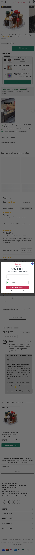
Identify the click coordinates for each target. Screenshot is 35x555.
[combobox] (9, 282)
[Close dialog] (32, 263)
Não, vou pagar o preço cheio (17, 290)
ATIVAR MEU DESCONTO (17, 287)
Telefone (8, 279)
